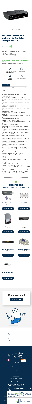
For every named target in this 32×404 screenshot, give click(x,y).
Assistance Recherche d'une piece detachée (12, 395)
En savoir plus (6, 58)
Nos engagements (16, 366)
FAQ (16, 372)
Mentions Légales (16, 368)
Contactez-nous (16, 299)
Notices (5, 90)
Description (6, 85)
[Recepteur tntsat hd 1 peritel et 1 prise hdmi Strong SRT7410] (16, 14)
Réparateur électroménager (16, 378)
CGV (16, 370)
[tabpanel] (16, 14)
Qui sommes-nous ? (16, 364)
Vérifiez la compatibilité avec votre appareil (14, 87)
